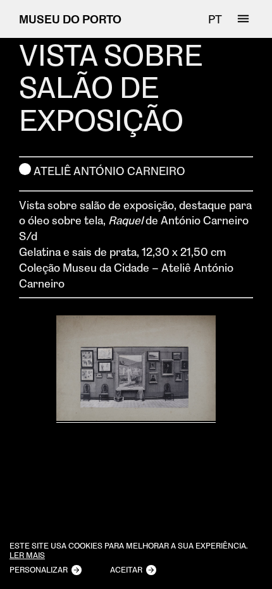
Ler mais (27, 555)
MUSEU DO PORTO (70, 19)
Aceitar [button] (126, 569)
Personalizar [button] (38, 569)
